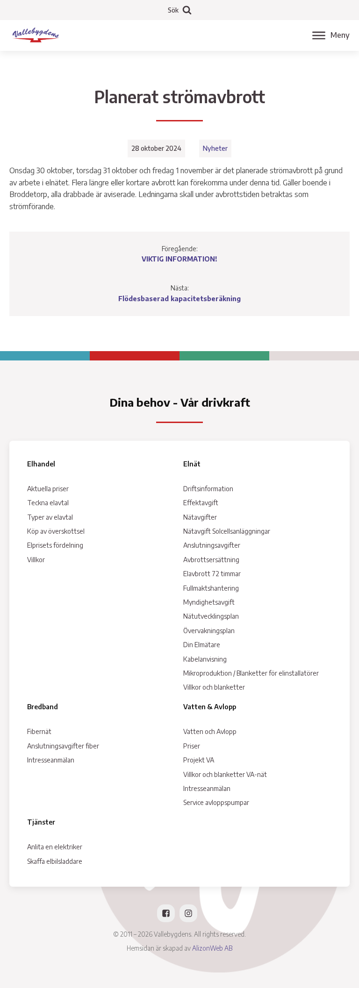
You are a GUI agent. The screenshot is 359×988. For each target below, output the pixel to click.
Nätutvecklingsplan (211, 616)
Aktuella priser (48, 489)
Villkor (36, 560)
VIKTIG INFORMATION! (179, 259)
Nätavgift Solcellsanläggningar (226, 531)
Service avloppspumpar (216, 802)
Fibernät (39, 731)
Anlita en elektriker (54, 847)
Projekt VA (198, 760)
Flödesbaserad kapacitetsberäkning (179, 299)
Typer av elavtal (50, 517)
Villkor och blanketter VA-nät (225, 774)
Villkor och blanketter (214, 687)
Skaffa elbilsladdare (54, 861)
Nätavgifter (200, 517)
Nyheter (215, 148)
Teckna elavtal (48, 503)
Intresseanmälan (50, 760)
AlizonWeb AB (212, 948)
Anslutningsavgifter (211, 545)
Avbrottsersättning (211, 560)
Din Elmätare (201, 645)
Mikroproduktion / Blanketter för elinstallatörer (251, 673)
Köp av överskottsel (56, 531)
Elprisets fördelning (55, 545)
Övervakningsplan (209, 631)
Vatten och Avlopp (210, 731)
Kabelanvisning (205, 659)
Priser (191, 746)
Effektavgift (200, 503)
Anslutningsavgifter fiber (63, 746)
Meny (340, 35)
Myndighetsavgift (209, 602)
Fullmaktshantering (211, 588)
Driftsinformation (208, 489)
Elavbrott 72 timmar (212, 574)
